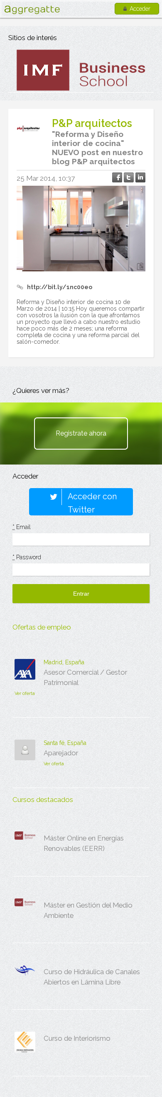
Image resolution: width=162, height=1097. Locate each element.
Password (26, 557)
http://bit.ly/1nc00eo (59, 287)
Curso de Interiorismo (77, 1038)
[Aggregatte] (32, 9)
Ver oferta (25, 693)
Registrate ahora (81, 433)
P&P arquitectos (92, 123)
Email (21, 527)
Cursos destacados (42, 799)
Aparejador (61, 753)
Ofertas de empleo (41, 627)
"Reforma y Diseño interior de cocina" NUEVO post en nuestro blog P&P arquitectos (97, 147)
